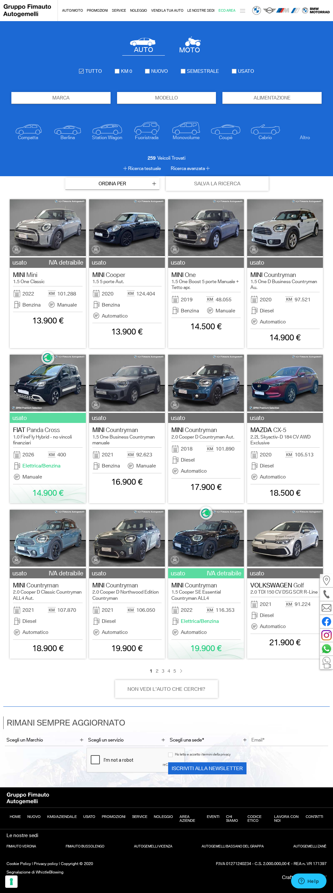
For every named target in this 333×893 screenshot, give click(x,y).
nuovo (159, 71)
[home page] (27, 16)
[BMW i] (295, 11)
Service (119, 10)
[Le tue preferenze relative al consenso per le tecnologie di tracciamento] (11, 881)
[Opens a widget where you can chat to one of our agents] (308, 881)
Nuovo (34, 817)
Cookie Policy (19, 863)
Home (15, 817)
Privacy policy (46, 863)
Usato (89, 817)
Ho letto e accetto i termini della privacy (203, 754)
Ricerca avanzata (188, 168)
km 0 (126, 71)
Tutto (93, 71)
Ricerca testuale (144, 168)
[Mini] (269, 11)
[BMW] (256, 11)
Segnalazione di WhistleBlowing (35, 872)
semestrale (203, 71)
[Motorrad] (316, 10)
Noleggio (138, 10)
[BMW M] (282, 11)
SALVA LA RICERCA (217, 183)
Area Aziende (187, 818)
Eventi (213, 817)
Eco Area (227, 10)
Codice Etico (254, 818)
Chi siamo (232, 818)
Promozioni (97, 10)
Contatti (314, 817)
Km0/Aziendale (62, 817)
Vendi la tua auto (167, 10)
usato (246, 71)
